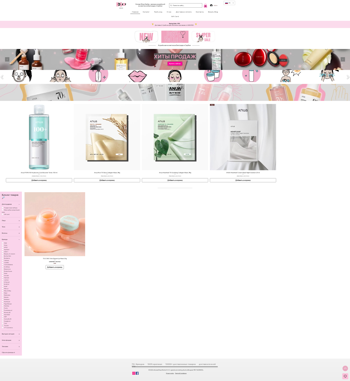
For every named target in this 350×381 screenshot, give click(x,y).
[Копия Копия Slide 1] (177, 68)
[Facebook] (137, 373)
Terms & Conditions (180, 373)
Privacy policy (170, 373)
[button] (146, 12)
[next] (348, 77)
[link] (205, 5)
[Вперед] (343, 59)
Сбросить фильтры (8, 352)
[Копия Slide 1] (172, 68)
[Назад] (7, 59)
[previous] (2, 77)
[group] (175, 143)
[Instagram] (133, 373)
